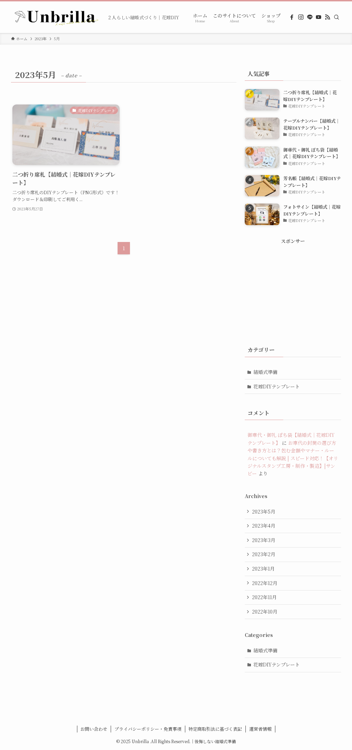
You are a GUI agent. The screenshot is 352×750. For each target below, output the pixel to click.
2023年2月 (263, 554)
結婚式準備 (265, 371)
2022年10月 (264, 611)
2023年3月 (263, 540)
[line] (309, 17)
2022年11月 (264, 597)
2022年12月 (264, 583)
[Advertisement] (293, 288)
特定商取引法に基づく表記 (215, 729)
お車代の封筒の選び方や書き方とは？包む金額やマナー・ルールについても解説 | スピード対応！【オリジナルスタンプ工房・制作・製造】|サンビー (293, 458)
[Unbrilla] (56, 17)
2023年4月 (263, 525)
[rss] (327, 17)
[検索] (336, 17)
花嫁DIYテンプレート (276, 386)
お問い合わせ (93, 729)
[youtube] (318, 17)
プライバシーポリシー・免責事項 (148, 729)
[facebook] (291, 17)
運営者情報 (260, 729)
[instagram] (300, 17)
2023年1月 (263, 568)
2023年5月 (263, 511)
